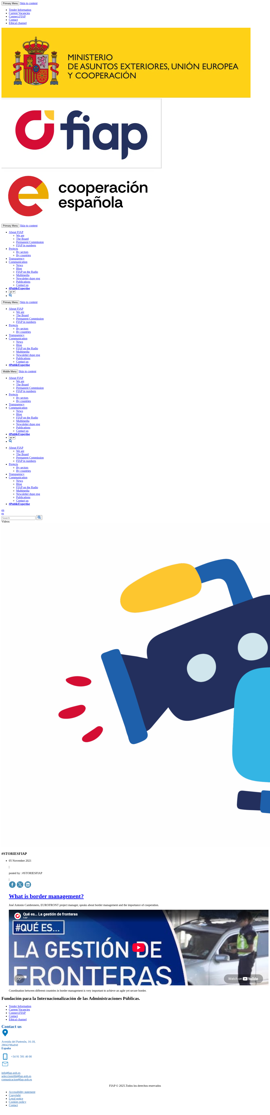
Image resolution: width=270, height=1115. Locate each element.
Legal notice (16, 1098)
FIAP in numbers (26, 245)
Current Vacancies (19, 13)
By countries (23, 255)
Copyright (15, 1095)
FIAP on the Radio (27, 271)
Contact (13, 19)
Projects (13, 248)
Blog (19, 268)
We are (20, 235)
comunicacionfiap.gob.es (16, 1079)
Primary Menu (10, 3)
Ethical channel (18, 23)
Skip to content (28, 3)
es (2, 513)
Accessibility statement (22, 1092)
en (2, 510)
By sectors (22, 252)
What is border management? (46, 896)
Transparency (16, 258)
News (19, 265)
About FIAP (16, 232)
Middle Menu (10, 371)
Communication (18, 261)
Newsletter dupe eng (28, 278)
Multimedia (22, 275)
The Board (22, 238)
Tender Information (20, 9)
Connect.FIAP (17, 16)
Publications (23, 281)
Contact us (22, 285)
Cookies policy (17, 1101)
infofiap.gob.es (10, 1072)
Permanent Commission (30, 242)
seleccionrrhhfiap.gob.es (16, 1076)
